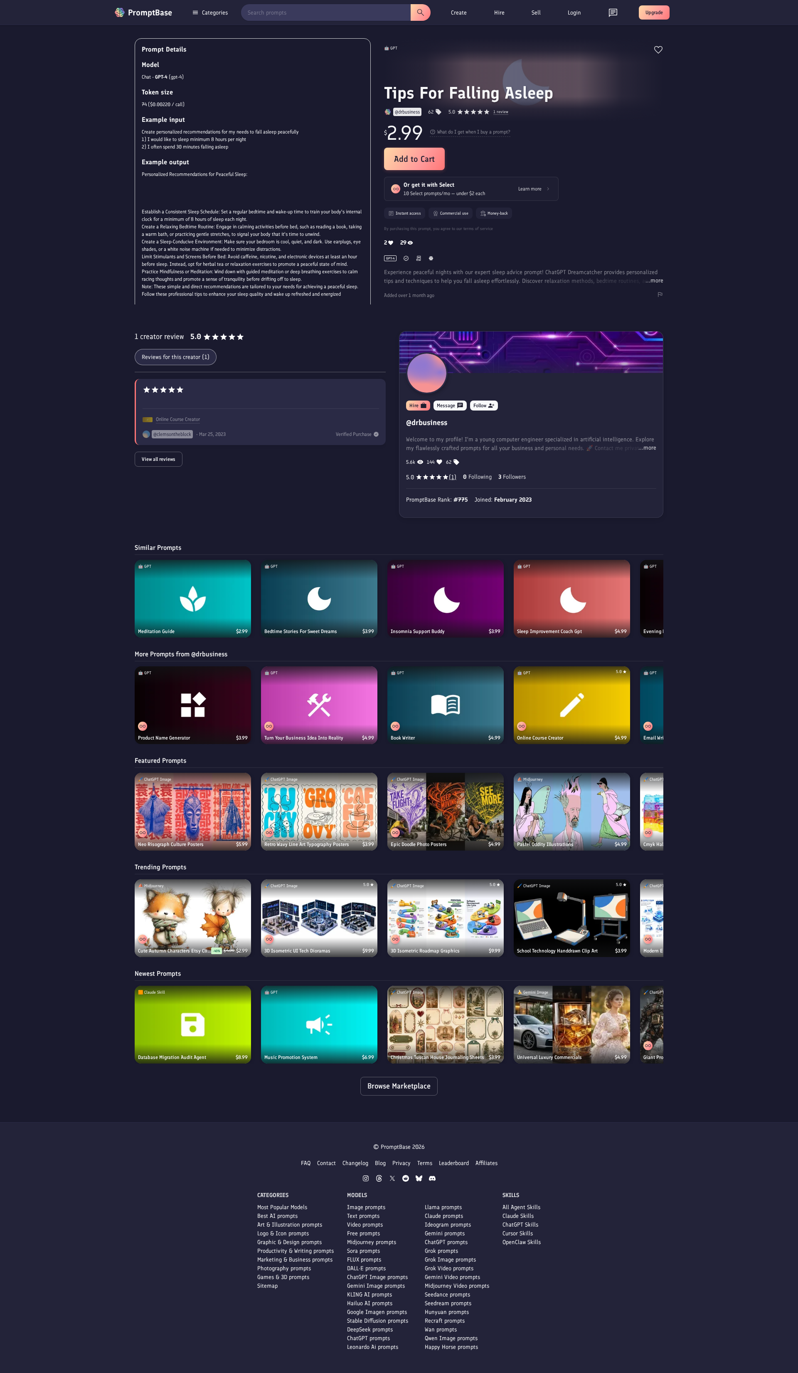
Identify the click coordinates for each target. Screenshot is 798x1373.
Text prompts (363, 1216)
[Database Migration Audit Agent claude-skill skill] (193, 1025)
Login (574, 12)
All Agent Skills (521, 1207)
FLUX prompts (364, 1259)
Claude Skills (518, 1216)
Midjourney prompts (371, 1242)
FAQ (305, 1163)
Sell (536, 12)
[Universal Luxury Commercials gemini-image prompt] (572, 1025)
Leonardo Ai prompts (372, 1347)
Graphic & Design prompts (289, 1242)
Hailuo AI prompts (369, 1303)
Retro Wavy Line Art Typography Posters (306, 844)
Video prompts (365, 1224)
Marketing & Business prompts (294, 1259)
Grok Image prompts (450, 1259)
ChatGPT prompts (368, 1338)
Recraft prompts (445, 1320)
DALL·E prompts (366, 1268)
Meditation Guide (156, 631)
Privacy (401, 1163)
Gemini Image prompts (376, 1285)
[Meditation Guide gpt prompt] (193, 599)
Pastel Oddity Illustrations (545, 844)
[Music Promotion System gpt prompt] (319, 1025)
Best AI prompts (277, 1216)
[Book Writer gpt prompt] (445, 705)
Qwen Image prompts (451, 1338)
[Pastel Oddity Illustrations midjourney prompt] (572, 812)
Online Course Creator (178, 419)
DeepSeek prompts (370, 1329)
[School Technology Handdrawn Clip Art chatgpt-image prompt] (572, 918)
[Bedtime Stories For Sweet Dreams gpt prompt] (319, 599)
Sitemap (267, 1285)
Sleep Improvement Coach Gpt (549, 631)
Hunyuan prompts (447, 1312)
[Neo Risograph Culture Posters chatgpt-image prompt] (193, 812)
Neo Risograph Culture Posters (171, 844)
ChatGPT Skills (520, 1224)
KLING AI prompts (369, 1294)
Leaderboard (454, 1163)
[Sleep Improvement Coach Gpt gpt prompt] (572, 599)
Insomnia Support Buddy (418, 631)
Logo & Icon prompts (283, 1233)
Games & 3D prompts (283, 1277)
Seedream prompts (448, 1303)
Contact (326, 1163)
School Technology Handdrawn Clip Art (557, 951)
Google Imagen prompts (377, 1312)
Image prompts (366, 1207)
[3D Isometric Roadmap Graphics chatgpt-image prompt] (445, 918)
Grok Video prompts (449, 1268)
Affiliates (486, 1163)
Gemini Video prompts (452, 1277)
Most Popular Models (282, 1207)
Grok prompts (441, 1250)
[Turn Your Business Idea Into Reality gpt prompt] (319, 705)
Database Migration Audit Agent (172, 1057)
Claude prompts (444, 1216)
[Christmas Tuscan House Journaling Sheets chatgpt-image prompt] (445, 1025)
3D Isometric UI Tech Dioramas (297, 951)
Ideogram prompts (448, 1224)
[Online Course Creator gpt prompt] (572, 705)
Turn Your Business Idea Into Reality (303, 738)
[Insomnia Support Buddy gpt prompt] (445, 599)
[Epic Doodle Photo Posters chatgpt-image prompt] (445, 812)
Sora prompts (363, 1250)
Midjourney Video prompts (457, 1285)
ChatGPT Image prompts (377, 1277)
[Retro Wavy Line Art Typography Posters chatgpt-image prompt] (319, 812)
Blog (380, 1163)
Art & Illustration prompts (289, 1224)
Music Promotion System (291, 1057)
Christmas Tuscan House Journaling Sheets (437, 1057)
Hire (499, 12)
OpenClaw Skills (521, 1242)
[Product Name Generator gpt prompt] (193, 705)
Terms (424, 1163)
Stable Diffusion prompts (377, 1320)
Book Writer (403, 738)
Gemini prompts (445, 1233)
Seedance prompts (447, 1294)
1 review (500, 112)
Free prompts (363, 1233)
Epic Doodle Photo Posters (419, 844)
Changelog (355, 1163)
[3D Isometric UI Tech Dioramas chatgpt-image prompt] (319, 918)
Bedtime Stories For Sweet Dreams (300, 631)
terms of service (478, 228)
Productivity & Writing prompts (295, 1250)
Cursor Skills (517, 1233)
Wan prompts (441, 1329)
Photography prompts (284, 1268)
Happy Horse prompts (451, 1347)
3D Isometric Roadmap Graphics (425, 951)
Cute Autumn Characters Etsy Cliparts (174, 951)
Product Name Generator (164, 738)
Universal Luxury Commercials (549, 1057)
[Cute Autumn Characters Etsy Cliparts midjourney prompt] (193, 918)
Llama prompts (443, 1207)
